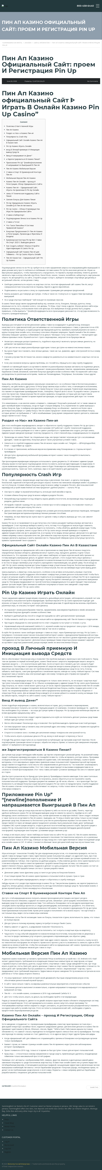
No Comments (92, 81)
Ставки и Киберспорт (15, 215)
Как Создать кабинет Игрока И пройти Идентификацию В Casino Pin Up (22, 247)
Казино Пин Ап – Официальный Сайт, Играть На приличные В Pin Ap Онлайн (22, 188)
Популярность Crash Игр (16, 136)
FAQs (6, 1119)
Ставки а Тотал (12, 222)
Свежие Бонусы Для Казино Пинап (20, 199)
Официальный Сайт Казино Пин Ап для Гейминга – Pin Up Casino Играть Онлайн (23, 253)
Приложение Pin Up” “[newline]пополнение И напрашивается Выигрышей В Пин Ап (24, 163)
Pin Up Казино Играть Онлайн (18, 146)
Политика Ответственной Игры (19, 126)
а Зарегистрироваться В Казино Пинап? (23, 159)
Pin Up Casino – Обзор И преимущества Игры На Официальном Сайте (23, 210)
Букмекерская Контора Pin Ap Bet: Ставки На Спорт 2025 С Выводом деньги (24, 241)
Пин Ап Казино (12, 130)
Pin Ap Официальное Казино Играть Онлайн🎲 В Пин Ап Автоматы (21, 204)
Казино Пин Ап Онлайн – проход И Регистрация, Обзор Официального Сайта (24, 182)
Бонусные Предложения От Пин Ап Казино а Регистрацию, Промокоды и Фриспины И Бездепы (24, 234)
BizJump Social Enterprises (19, 1164)
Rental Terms (9, 1126)
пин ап (82, 337)
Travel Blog (9, 1123)
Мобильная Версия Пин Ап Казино (21, 178)
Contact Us (8, 1130)
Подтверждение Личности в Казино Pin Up (24, 218)
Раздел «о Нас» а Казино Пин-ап (20, 133)
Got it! (90, 8)
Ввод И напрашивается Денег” (19, 155)
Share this (94, 1087)
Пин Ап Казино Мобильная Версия (21, 168)
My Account (9, 1145)
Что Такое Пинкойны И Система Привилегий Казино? (20, 226)
